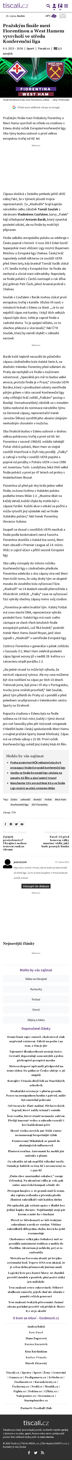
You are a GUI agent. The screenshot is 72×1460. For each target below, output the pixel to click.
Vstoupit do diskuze (36, 886)
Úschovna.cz (20, 1386)
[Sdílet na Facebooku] (5, 824)
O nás (16, 1446)
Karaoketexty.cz (45, 1382)
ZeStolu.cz (56, 1377)
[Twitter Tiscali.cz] (35, 1453)
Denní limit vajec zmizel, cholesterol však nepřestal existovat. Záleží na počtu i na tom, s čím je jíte (36, 1041)
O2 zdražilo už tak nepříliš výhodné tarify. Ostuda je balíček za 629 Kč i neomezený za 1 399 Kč (36, 1166)
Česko (14, 799)
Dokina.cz (35, 1391)
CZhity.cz (50, 1391)
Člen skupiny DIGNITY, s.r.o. (54, 1443)
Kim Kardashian (36, 1351)
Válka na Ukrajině (36, 979)
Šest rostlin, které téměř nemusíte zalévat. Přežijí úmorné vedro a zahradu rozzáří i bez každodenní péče (36, 1121)
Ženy (46, 1372)
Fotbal (36, 999)
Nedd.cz (36, 1386)
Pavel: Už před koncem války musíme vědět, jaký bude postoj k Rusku (55, 842)
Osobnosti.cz (23, 1382)
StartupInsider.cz (36, 1400)
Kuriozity (36, 989)
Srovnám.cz (46, 1396)
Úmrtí (36, 1009)
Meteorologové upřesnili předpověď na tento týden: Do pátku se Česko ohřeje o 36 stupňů (36, 1071)
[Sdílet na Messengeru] (10, 824)
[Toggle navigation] (66, 5)
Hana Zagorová (36, 1338)
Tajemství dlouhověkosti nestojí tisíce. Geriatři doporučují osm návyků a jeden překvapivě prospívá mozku (36, 1056)
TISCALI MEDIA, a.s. (30, 1443)
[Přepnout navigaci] (54, 5)
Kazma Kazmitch (36, 1344)
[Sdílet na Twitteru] (16, 824)
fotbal (48, 799)
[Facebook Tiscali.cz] (29, 1453)
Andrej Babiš (36, 1326)
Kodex (23, 1446)
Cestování (59, 1372)
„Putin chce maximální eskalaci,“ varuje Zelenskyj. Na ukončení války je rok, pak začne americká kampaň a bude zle (36, 1181)
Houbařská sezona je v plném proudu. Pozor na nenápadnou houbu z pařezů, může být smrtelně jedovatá (36, 1096)
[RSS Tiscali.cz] (42, 1453)
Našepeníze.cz (26, 1396)
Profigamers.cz (35, 1377)
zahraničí (25, 799)
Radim (21, 16)
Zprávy (26, 1372)
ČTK (14, 812)
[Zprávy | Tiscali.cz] (15, 5)
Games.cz (16, 1377)
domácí (37, 799)
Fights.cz (19, 1391)
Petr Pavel (36, 1332)
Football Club (42, 1408)
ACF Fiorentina (39, 804)
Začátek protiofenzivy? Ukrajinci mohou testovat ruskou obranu (14, 843)
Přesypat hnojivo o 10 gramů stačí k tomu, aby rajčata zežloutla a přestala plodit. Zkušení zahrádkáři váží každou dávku (36, 1195)
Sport (37, 1372)
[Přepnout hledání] (48, 5)
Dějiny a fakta (36, 1020)
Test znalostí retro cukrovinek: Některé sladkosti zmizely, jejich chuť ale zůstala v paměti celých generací (36, 1292)
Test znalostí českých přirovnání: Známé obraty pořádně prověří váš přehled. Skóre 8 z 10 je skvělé (36, 1307)
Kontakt (7, 1446)
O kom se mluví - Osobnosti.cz (36, 1318)
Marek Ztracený (36, 1363)
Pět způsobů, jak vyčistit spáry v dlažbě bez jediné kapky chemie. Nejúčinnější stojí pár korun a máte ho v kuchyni (36, 1210)
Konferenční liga (19, 804)
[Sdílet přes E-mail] (22, 824)
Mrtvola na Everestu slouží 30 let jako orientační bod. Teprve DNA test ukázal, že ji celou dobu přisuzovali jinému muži (36, 1263)
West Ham (60, 799)
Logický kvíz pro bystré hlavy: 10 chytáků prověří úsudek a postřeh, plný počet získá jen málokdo (36, 1277)
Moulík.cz (51, 1386)
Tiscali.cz (12, 1372)
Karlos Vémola (36, 1357)
